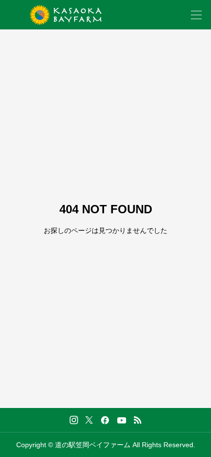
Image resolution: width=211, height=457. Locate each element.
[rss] (137, 420)
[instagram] (74, 420)
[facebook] (105, 420)
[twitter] (89, 420)
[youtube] (121, 420)
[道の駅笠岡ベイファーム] (65, 15)
